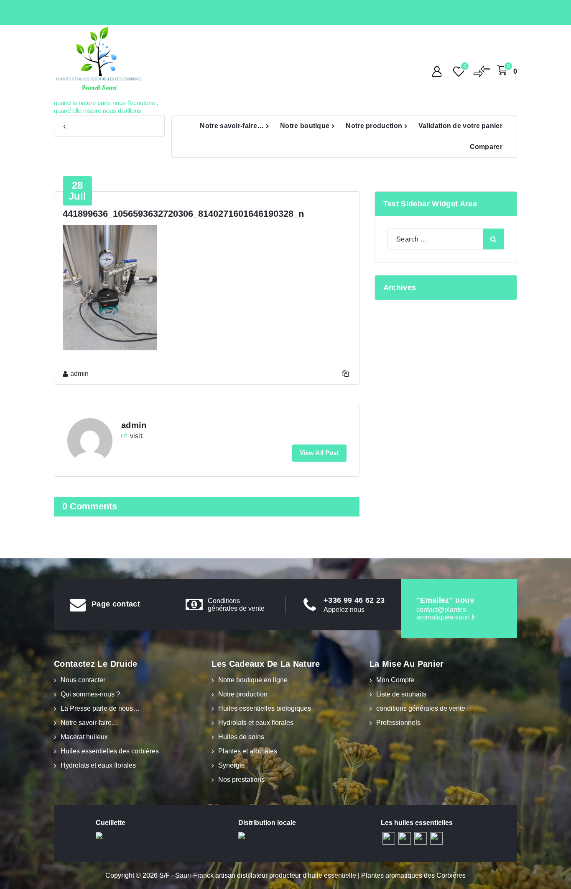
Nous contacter (83, 679)
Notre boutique (304, 125)
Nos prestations (241, 779)
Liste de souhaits (401, 694)
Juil (77, 191)
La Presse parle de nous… (100, 708)
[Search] (493, 239)
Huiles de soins (241, 736)
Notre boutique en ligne (253, 679)
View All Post (319, 452)
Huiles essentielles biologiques (264, 708)
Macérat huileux (84, 736)
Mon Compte (395, 679)
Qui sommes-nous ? (90, 694)
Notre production (374, 125)
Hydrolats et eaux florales (98, 765)
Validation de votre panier (460, 125)
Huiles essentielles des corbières (110, 751)
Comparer (486, 146)
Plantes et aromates (247, 751)
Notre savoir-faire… (232, 125)
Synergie (231, 765)
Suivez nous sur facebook (86, 126)
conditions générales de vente (420, 708)
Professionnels (398, 722)
